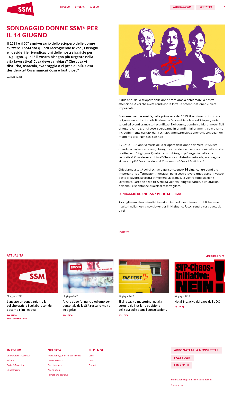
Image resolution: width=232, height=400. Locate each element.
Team (91, 360)
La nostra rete (14, 370)
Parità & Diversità (15, 365)
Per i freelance (55, 365)
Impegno (65, 6)
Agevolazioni (54, 370)
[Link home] (20, 15)
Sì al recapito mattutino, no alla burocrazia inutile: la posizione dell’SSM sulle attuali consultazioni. (143, 306)
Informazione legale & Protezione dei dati (191, 379)
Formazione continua (58, 374)
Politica (12, 315)
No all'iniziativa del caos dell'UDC (197, 301)
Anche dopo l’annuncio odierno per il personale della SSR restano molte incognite (87, 306)
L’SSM (91, 355)
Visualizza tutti (215, 256)
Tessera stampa (56, 360)
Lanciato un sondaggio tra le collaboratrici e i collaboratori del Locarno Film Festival (29, 306)
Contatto (93, 365)
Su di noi (95, 6)
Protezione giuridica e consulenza (64, 355)
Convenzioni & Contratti (18, 355)
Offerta (79, 6)
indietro (124, 232)
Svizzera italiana (17, 318)
